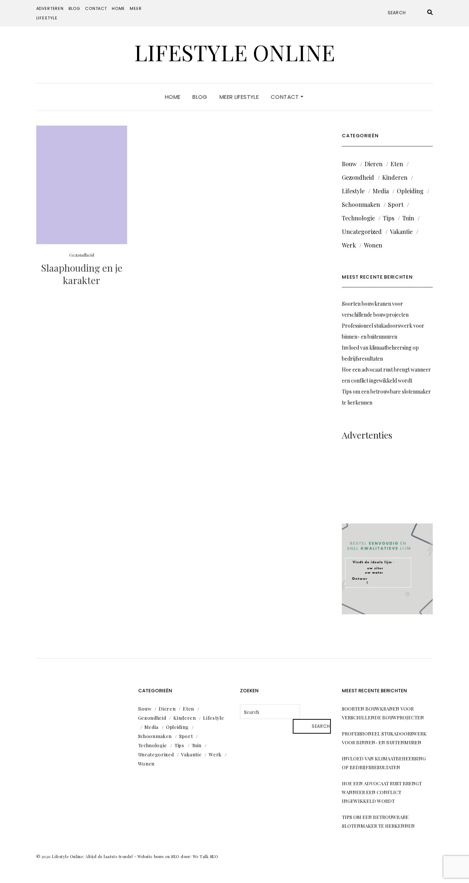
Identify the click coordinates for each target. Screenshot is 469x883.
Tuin (408, 218)
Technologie (358, 218)
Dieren (374, 164)
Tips (388, 218)
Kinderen (394, 177)
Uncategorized (362, 231)
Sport (395, 204)
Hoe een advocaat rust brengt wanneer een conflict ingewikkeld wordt (382, 792)
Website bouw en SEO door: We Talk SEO (177, 856)
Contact (96, 8)
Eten (397, 164)
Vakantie (401, 231)
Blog (74, 8)
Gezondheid (81, 255)
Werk (349, 245)
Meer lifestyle (239, 97)
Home (118, 8)
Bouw (349, 164)
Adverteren (50, 8)
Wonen (373, 245)
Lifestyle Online (234, 52)
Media (381, 191)
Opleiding (410, 191)
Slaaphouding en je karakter (81, 274)
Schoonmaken (361, 204)
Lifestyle (353, 191)
